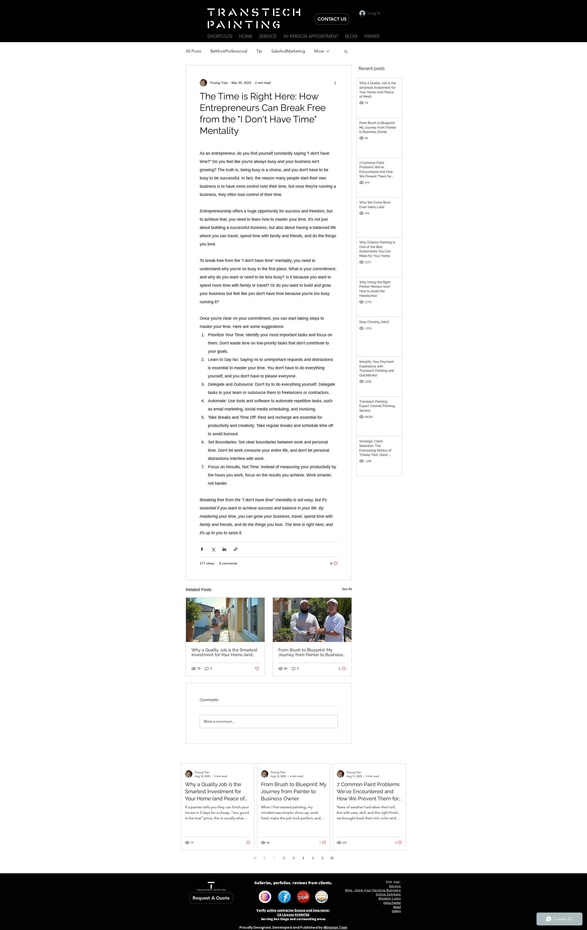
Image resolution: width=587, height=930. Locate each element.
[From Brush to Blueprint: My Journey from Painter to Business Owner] (312, 620)
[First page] (255, 858)
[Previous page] (264, 858)
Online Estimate (388, 894)
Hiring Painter (392, 903)
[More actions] (335, 82)
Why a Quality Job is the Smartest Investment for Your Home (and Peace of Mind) (224, 652)
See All (347, 589)
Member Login (390, 898)
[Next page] (322, 858)
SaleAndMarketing (288, 51)
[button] (346, 51)
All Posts (193, 51)
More (319, 51)
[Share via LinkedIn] (224, 549)
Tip (259, 51)
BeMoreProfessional (228, 51)
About (397, 907)
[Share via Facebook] (202, 549)
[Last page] (332, 858)
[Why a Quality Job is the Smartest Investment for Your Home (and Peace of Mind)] (225, 620)
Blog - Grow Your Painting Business (373, 890)
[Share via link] (235, 549)
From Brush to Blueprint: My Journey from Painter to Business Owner (310, 652)
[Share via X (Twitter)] (213, 549)
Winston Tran (335, 927)
